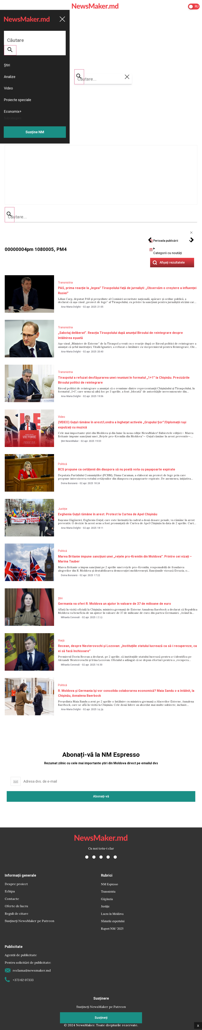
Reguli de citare (16, 913)
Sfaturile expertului (112, 921)
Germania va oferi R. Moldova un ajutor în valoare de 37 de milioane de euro (114, 604)
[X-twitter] (93, 857)
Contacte (12, 899)
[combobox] (101, 217)
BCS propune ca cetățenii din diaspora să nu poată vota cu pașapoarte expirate (116, 469)
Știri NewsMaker (70, 441)
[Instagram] (101, 857)
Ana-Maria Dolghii (71, 306)
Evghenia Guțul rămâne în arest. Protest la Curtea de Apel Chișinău (107, 514)
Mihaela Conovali (70, 617)
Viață (61, 640)
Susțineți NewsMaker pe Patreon (29, 921)
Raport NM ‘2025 (112, 928)
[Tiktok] (108, 857)
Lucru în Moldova (112, 914)
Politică (62, 464)
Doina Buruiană (69, 483)
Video (61, 416)
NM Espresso (109, 884)
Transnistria (65, 282)
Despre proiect (16, 884)
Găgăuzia (107, 899)
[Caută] (9, 214)
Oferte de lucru (16, 906)
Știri (60, 598)
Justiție (62, 508)
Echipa (10, 891)
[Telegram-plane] (115, 857)
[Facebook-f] (86, 857)
